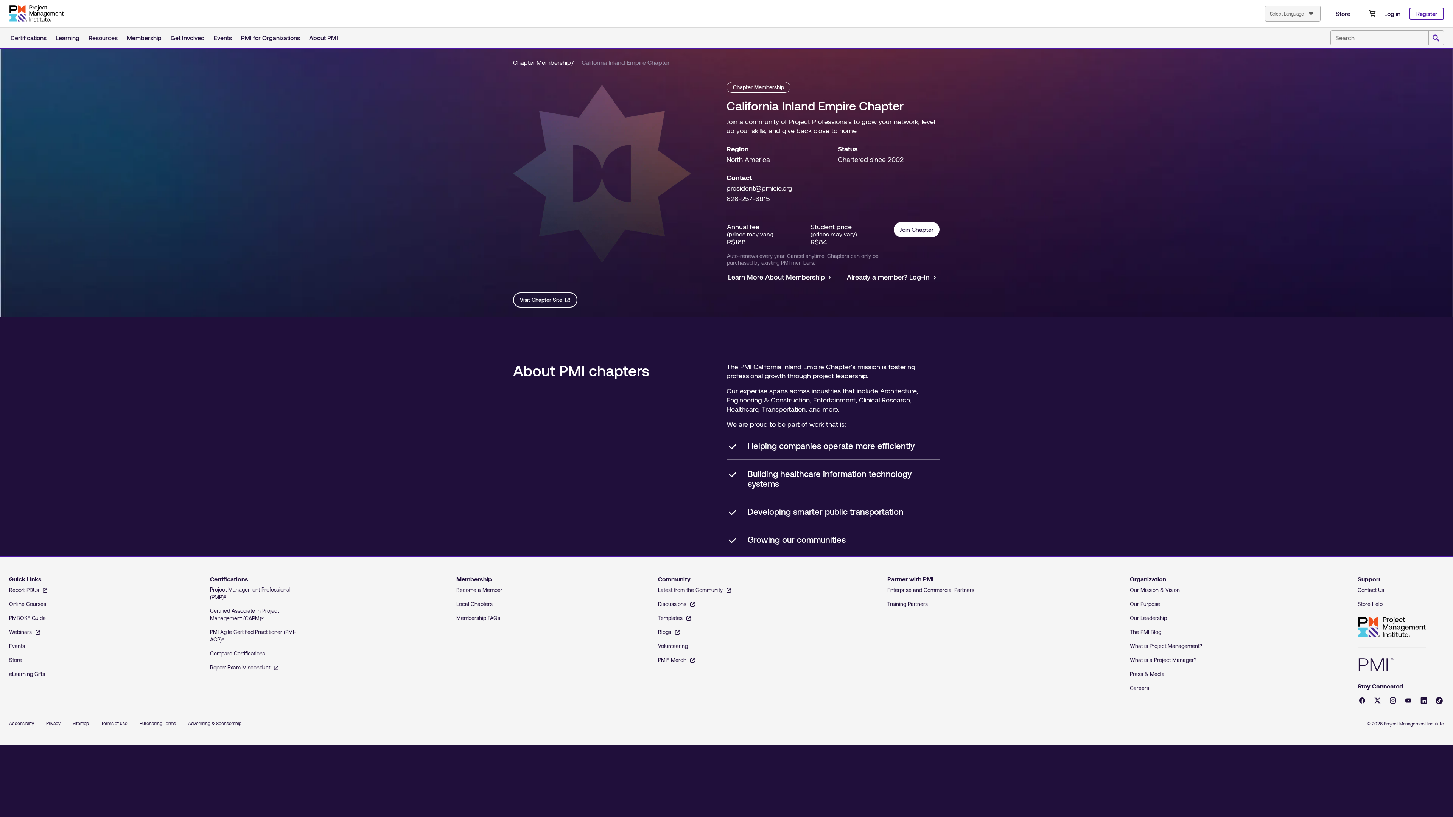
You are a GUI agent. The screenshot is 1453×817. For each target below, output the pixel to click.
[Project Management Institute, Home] (36, 13)
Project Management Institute (1392, 627)
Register (1426, 14)
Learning (67, 37)
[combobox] (1293, 14)
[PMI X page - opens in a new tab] (1377, 700)
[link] (626, 62)
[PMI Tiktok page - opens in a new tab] (1439, 700)
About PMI (323, 37)
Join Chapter (916, 229)
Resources (103, 37)
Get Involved (188, 37)
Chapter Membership (542, 62)
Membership (144, 37)
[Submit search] (1436, 38)
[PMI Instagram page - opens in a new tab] (1393, 700)
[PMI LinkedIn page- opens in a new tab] (1423, 700)
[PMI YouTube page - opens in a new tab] (1408, 700)
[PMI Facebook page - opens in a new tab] (1362, 700)
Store (1343, 13)
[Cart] (1372, 14)
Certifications (29, 37)
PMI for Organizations (270, 37)
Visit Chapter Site (541, 300)
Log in (1392, 13)
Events (223, 37)
